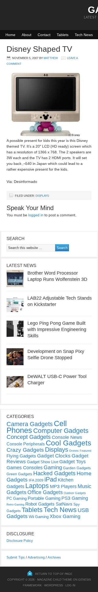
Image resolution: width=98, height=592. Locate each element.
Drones (74, 450)
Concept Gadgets (29, 437)
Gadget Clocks (54, 455)
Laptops (37, 485)
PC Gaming (17, 498)
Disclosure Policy (20, 541)
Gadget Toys (72, 461)
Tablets (62, 35)
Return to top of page (53, 573)
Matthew (51, 58)
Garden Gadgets (77, 468)
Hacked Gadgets (54, 473)
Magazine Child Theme (54, 579)
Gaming (53, 467)
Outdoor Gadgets (75, 493)
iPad (50, 479)
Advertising (36, 557)
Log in (70, 585)
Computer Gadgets (61, 430)
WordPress (53, 585)
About (26, 35)
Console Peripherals (26, 444)
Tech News (84, 35)
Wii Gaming (39, 516)
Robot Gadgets (40, 504)
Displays (42, 195)
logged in (35, 215)
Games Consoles (25, 467)
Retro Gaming (15, 504)
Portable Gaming (44, 498)
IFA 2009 (36, 480)
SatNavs (64, 504)
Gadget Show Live (42, 462)
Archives (54, 557)
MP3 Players (63, 486)
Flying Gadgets (21, 455)
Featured (85, 450)
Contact (44, 35)
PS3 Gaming (74, 498)
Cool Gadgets (68, 443)
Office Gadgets (45, 492)
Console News (67, 437)
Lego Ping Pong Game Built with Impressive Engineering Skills (56, 329)
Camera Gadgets (30, 424)
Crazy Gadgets (25, 450)
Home (10, 35)
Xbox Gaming (65, 516)
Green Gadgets (19, 474)
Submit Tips (16, 557)
